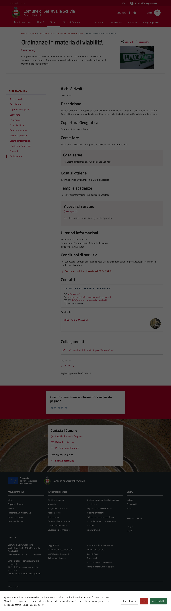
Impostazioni (129, 601)
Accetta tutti (158, 601)
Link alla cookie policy (33, 605)
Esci (144, 601)
